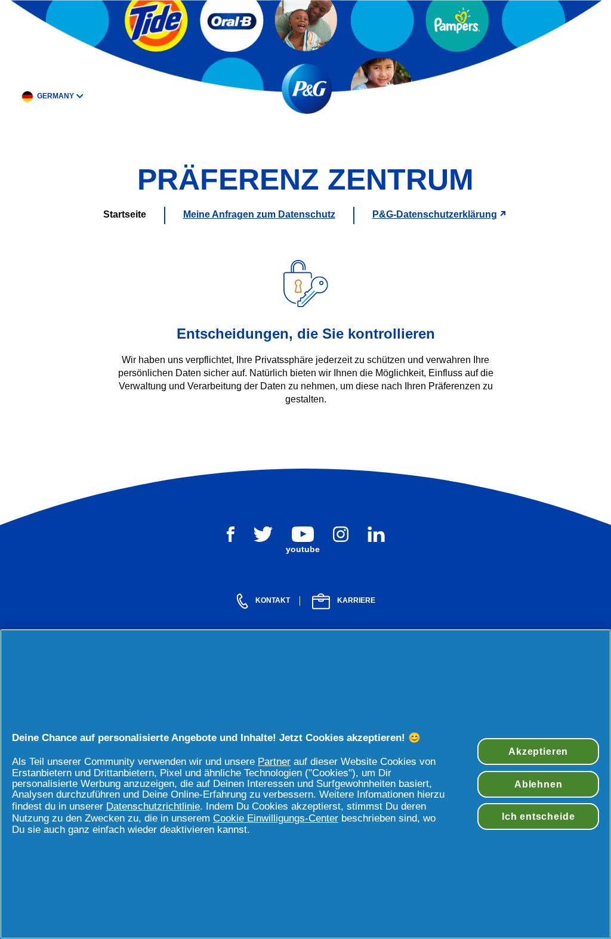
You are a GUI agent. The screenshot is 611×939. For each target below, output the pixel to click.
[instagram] (340, 534)
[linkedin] (376, 534)
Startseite (124, 214)
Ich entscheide (538, 816)
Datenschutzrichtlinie (153, 806)
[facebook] (230, 534)
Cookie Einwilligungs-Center (275, 818)
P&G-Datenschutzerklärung (434, 214)
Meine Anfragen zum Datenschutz (259, 214)
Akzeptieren (538, 751)
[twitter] (263, 534)
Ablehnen (538, 784)
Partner (274, 761)
